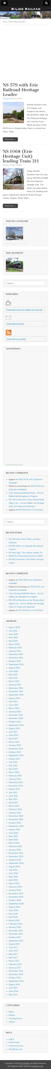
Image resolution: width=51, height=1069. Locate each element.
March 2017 (14, 961)
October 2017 (15, 937)
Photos (12, 1015)
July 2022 (13, 762)
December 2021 (16, 782)
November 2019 (16, 856)
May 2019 (13, 877)
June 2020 (13, 833)
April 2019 (13, 880)
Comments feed (16, 1046)
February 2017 (15, 964)
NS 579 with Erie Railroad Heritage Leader (21, 89)
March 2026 (14, 644)
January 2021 (15, 813)
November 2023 (16, 718)
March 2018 (14, 920)
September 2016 (16, 981)
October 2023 (15, 722)
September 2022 (16, 755)
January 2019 (15, 890)
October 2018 (15, 900)
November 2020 (16, 819)
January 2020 (15, 850)
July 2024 (13, 701)
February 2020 (15, 846)
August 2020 (14, 829)
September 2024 (16, 695)
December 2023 (16, 715)
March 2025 (14, 681)
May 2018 (13, 914)
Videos (12, 1022)
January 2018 (15, 927)
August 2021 (14, 789)
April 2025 (13, 678)
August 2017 (14, 944)
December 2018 (16, 893)
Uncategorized (15, 1018)
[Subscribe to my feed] (8, 334)
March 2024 (14, 708)
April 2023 (13, 738)
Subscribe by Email (15, 323)
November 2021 (16, 786)
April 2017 (13, 957)
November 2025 (16, 658)
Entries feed (14, 1042)
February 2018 (15, 924)
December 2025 (16, 654)
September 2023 (16, 725)
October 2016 (15, 977)
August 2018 (14, 907)
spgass (7, 98)
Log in (11, 1039)
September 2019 (16, 863)
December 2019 (16, 853)
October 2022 (15, 752)
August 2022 (14, 759)
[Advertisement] (25, 54)
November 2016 (16, 974)
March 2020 (14, 843)
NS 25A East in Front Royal (30, 510)
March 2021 (14, 806)
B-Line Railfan (24, 1063)
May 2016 (13, 994)
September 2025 (16, 664)
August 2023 (14, 728)
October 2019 (15, 860)
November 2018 (16, 897)
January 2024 (15, 711)
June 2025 (13, 671)
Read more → (10, 139)
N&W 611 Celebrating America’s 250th (26, 556)
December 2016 (16, 971)
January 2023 (15, 745)
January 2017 (15, 967)
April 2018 (13, 917)
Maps (11, 1012)
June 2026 (13, 634)
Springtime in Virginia (27, 496)
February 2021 (15, 809)
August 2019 (14, 866)
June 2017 (13, 951)
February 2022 (15, 775)
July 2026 (13, 631)
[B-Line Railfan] (25, 12)
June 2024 (13, 705)
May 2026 (13, 637)
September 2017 (16, 941)
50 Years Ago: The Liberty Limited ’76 (25, 552)
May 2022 (13, 765)
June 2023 (13, 735)
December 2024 (16, 688)
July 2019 (13, 870)
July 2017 (13, 947)
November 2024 (16, 691)
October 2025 (15, 661)
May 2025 (13, 674)
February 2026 (15, 647)
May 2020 (13, 836)
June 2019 (13, 873)
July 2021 (13, 792)
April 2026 (13, 641)
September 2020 (16, 826)
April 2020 (13, 839)
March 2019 (14, 883)
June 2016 (13, 991)
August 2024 (14, 698)
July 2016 (13, 988)
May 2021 (13, 799)
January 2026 (15, 651)
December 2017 (16, 930)
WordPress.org (15, 1049)
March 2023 (14, 742)
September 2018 (16, 903)
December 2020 (16, 816)
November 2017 (16, 934)
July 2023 (13, 732)
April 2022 (13, 769)
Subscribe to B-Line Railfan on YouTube (24, 310)
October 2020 (15, 823)
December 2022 (16, 749)
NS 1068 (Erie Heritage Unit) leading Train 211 (21, 156)
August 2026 (14, 627)
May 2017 (13, 954)
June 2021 (13, 796)
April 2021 (13, 802)
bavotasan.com (37, 1066)
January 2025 (15, 684)
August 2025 (14, 668)
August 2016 (14, 984)
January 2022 (15, 779)
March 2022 (14, 772)
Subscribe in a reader (16, 339)
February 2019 (15, 887)
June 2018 (13, 910)
